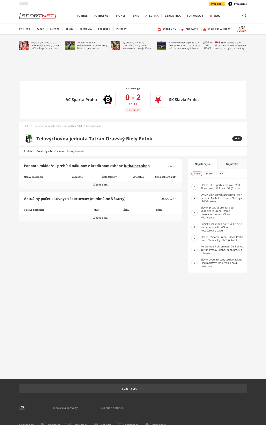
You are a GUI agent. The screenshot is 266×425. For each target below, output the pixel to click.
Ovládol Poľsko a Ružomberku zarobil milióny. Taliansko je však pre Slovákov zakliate (92, 45)
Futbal (82, 16)
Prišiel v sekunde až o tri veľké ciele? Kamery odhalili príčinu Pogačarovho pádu (46, 45)
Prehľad (28, 151)
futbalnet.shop (137, 166)
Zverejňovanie (75, 151)
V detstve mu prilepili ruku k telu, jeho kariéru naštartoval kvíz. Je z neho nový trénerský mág (185, 45)
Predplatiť (217, 3)
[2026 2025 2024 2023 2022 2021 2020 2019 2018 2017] (172, 166)
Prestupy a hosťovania (50, 151)
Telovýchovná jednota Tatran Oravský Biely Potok (58, 126)
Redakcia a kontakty (65, 408)
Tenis (135, 16)
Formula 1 (195, 16)
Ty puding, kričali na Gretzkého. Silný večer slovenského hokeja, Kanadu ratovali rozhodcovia (138, 45)
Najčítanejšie (203, 164)
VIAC (216, 16)
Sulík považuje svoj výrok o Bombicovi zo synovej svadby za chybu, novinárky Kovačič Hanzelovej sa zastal (230, 45)
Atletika (152, 16)
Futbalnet (102, 16)
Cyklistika (173, 16)
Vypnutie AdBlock (112, 408)
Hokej (120, 16)
